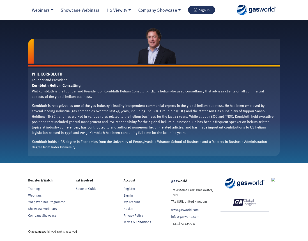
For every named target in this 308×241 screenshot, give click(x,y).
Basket (128, 208)
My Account (132, 202)
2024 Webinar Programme (46, 202)
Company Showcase (42, 215)
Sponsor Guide (86, 188)
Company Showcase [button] (157, 10)
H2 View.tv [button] (117, 10)
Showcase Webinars (80, 10)
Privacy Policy (133, 215)
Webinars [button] (41, 10)
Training (34, 188)
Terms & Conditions (137, 222)
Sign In (204, 10)
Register (129, 188)
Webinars (35, 195)
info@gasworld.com (185, 216)
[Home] (256, 10)
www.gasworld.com (185, 209)
